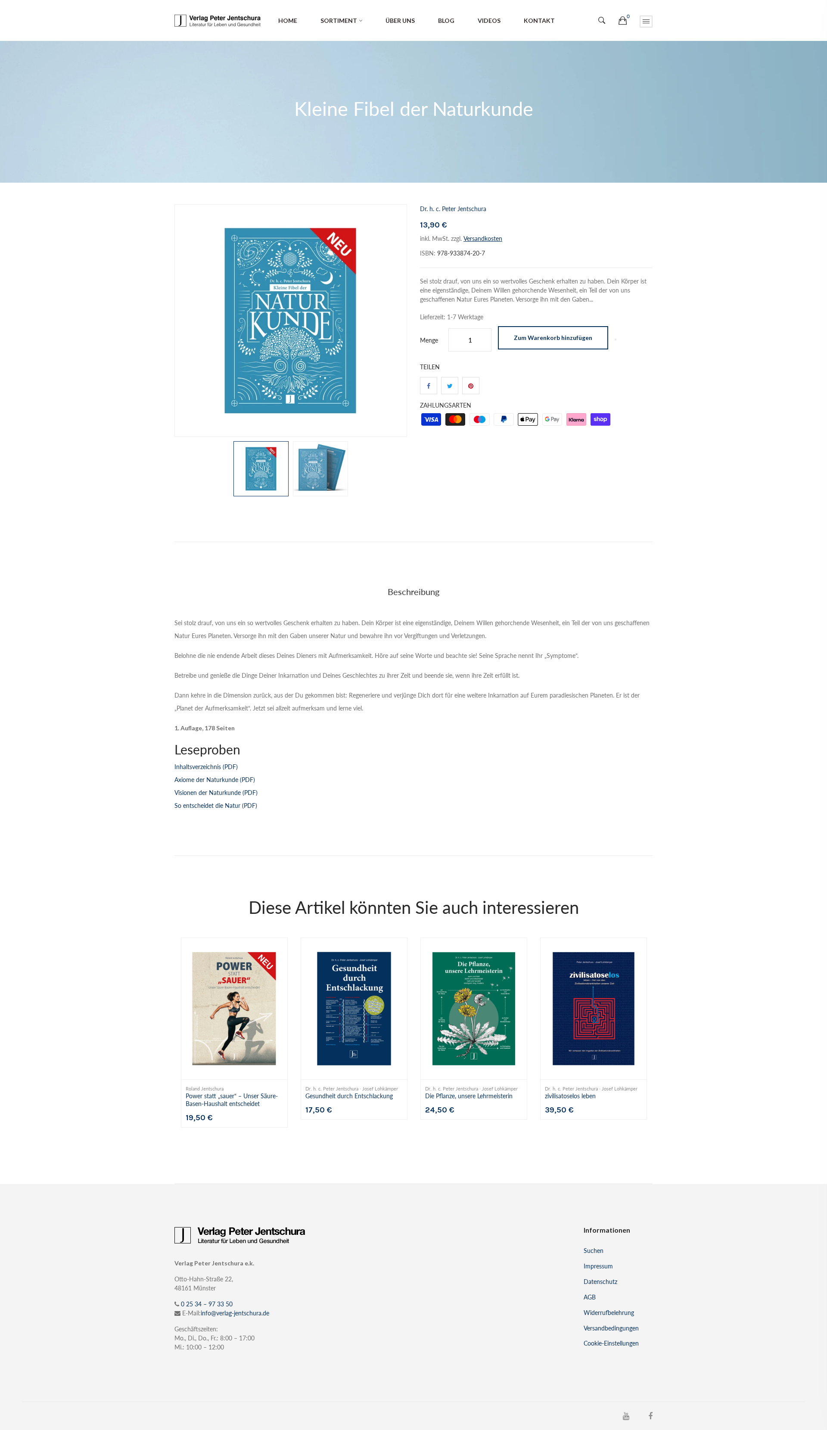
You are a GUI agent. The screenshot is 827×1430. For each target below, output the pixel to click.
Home (287, 20)
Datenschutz (600, 1281)
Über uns (400, 20)
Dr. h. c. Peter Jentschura (453, 208)
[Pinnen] (470, 385)
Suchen (593, 1250)
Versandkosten (482, 238)
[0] (623, 21)
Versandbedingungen (611, 1328)
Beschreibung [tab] (413, 591)
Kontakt (539, 20)
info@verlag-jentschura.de (235, 1313)
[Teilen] (428, 385)
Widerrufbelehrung (609, 1312)
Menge (429, 340)
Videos (489, 20)
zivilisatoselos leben (570, 1096)
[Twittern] (449, 385)
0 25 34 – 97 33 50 (207, 1304)
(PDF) (206, 766)
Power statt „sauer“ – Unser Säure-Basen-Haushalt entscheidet (232, 1099)
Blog (446, 20)
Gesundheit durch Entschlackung (349, 1096)
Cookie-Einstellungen (611, 1343)
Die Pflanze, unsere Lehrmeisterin (469, 1096)
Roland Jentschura (205, 1088)
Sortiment (338, 20)
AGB (590, 1297)
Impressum (598, 1266)
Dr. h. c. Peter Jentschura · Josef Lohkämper (351, 1088)
